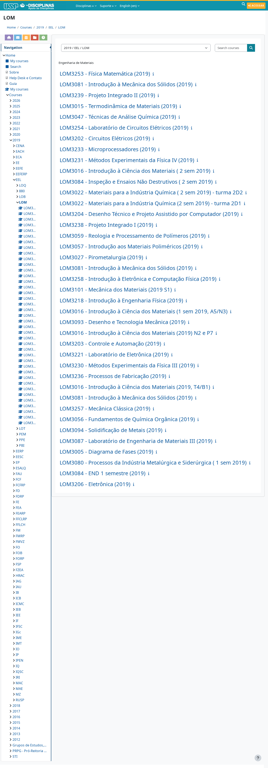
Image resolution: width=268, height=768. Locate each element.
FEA (18, 507)
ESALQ (21, 468)
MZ (18, 694)
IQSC (19, 671)
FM (18, 530)
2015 (16, 722)
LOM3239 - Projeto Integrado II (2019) (107, 95)
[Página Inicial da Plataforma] (9, 37)
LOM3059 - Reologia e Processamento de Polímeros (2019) (133, 235)
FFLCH (20, 524)
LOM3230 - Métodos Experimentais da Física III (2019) (127, 365)
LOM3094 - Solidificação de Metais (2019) (111, 430)
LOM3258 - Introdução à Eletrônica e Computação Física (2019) (138, 279)
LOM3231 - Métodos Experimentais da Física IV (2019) (127, 160)
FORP (20, 558)
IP (17, 654)
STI (15, 756)
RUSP (20, 700)
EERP (20, 451)
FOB (19, 553)
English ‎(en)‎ (128, 6)
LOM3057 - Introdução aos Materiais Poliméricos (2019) (129, 246)
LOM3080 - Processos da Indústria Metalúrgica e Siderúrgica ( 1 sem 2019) (153, 462)
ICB (18, 598)
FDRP (20, 496)
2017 (16, 711)
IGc (18, 632)
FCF (18, 479)
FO (18, 547)
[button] (243, 6)
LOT (22, 428)
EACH (20, 151)
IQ (17, 666)
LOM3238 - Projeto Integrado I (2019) (106, 224)
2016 (16, 717)
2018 (16, 705)
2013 (16, 734)
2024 (16, 112)
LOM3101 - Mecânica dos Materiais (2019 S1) (116, 289)
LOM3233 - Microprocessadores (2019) (108, 149)
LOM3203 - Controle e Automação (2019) (110, 343)
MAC (19, 683)
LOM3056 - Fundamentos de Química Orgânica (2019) (127, 419)
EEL (51, 27)
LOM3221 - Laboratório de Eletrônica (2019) (114, 354)
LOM (61, 27)
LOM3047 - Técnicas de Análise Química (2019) (118, 116)
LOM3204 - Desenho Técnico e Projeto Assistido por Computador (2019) (149, 214)
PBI (21, 445)
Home (11, 27)
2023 (16, 117)
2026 (16, 100)
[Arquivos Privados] (35, 37)
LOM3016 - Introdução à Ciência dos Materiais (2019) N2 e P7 (136, 333)
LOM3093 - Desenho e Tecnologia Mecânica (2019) (123, 322)
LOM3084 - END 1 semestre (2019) (103, 473)
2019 (40, 27)
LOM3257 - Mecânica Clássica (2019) (105, 408)
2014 (16, 728)
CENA (20, 145)
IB (17, 592)
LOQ (22, 185)
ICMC (20, 603)
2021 (16, 128)
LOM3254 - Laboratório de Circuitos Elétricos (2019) (124, 127)
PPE (22, 440)
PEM (22, 434)
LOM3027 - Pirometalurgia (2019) (101, 257)
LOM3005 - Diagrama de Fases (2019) (106, 451)
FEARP (21, 513)
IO (17, 649)
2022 (16, 123)
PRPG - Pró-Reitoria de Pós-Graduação (30, 751)
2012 (16, 739)
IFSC (19, 626)
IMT (19, 643)
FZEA (19, 570)
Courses (26, 27)
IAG (18, 581)
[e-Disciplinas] (35, 6)
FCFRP (20, 485)
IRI (18, 677)
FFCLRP (21, 519)
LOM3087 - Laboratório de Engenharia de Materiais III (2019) (136, 441)
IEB (18, 609)
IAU (18, 587)
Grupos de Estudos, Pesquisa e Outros (30, 745)
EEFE (19, 168)
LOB (22, 196)
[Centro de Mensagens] (18, 37)
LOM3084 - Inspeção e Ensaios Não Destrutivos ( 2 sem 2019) (136, 181)
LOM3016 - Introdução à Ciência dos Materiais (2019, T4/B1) (135, 387)
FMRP (20, 536)
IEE (18, 615)
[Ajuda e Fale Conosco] (43, 37)
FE (17, 502)
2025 (16, 106)
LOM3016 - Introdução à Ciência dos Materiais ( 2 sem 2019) (135, 170)
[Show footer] (258, 758)
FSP (18, 564)
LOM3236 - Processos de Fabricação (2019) (113, 376)
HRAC (20, 575)
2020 (16, 134)
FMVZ (20, 541)
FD (18, 490)
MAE (19, 688)
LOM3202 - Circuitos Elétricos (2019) (105, 138)
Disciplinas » (85, 6)
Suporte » (107, 6)
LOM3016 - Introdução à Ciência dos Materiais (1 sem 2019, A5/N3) (144, 311)
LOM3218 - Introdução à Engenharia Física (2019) (121, 300)
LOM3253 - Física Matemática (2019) (105, 73)
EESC (19, 456)
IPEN (19, 660)
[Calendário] (26, 37)
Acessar (257, 5)
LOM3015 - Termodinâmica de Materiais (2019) (118, 106)
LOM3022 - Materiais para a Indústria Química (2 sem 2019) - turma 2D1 (150, 203)
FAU (19, 473)
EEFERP (21, 174)
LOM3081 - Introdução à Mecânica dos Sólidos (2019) (126, 84)
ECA (19, 157)
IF (17, 620)
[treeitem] (26, 406)
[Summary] (154, 74)
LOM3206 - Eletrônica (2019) (95, 484)
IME (19, 637)
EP (18, 462)
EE (17, 162)
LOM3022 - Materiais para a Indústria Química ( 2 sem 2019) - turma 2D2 (151, 192)
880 (22, 191)
